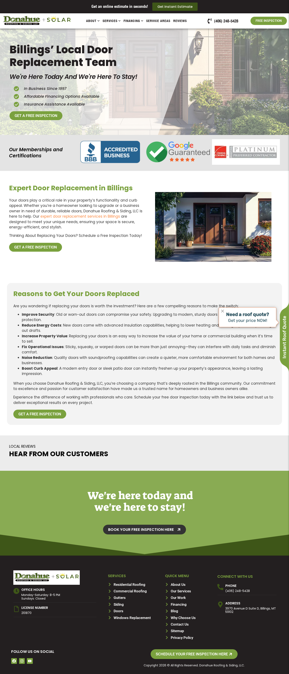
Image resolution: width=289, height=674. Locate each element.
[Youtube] (30, 661)
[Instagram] (22, 661)
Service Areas (158, 21)
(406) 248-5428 (237, 591)
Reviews (180, 21)
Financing (132, 21)
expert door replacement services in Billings (80, 216)
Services (110, 21)
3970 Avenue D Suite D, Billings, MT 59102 (250, 610)
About (91, 21)
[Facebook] (14, 661)
